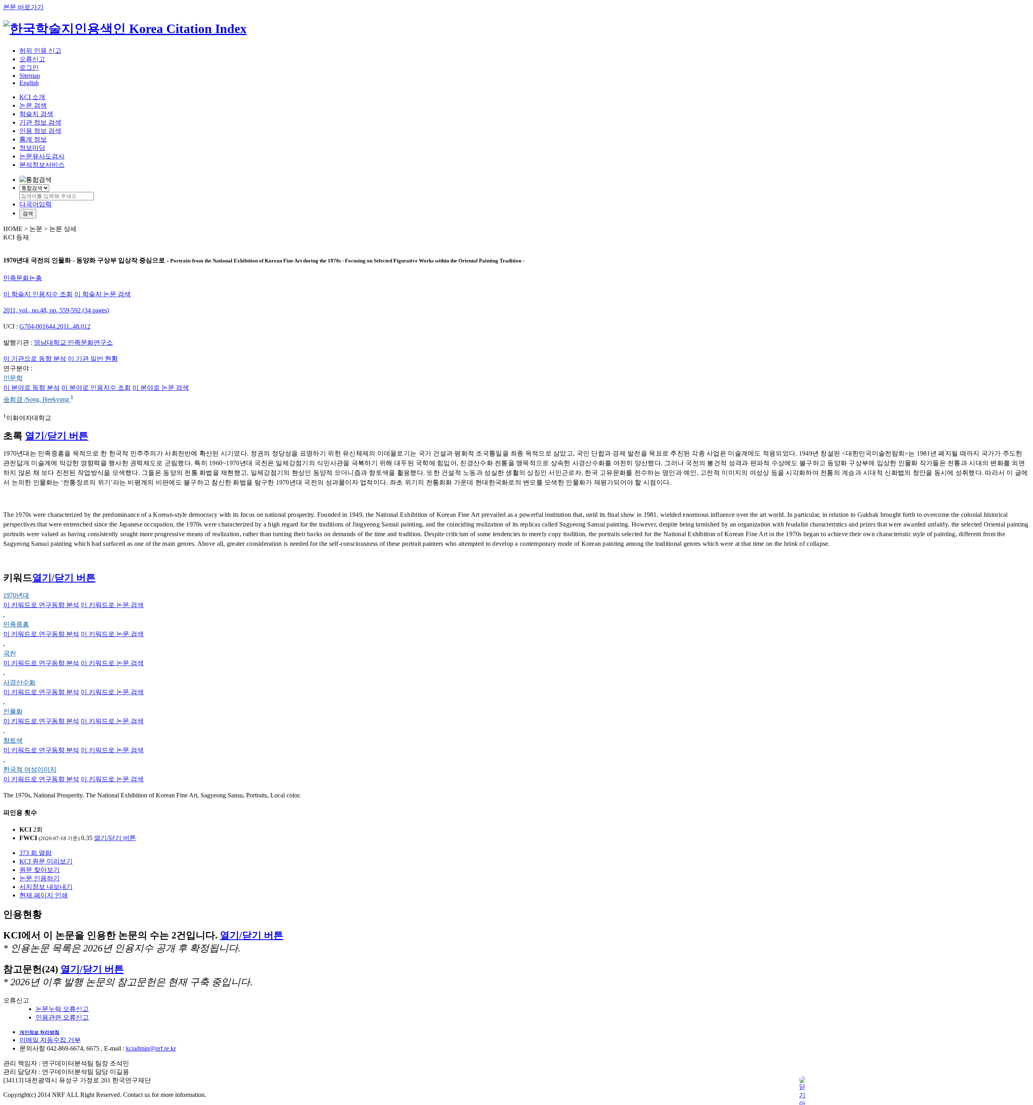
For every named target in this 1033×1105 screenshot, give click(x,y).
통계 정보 (33, 139)
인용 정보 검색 (40, 130)
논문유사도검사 (42, 156)
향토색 (13, 740)
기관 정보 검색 (40, 122)
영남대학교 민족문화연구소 (73, 342)
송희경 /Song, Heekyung (37, 399)
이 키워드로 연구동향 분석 (41, 604)
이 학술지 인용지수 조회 (38, 294)
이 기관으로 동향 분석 (34, 358)
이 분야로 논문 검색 (160, 387)
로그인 (29, 67)
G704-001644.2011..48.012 (54, 326)
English (29, 82)
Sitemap (29, 75)
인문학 (13, 378)
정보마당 (32, 147)
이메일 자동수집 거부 (50, 1039)
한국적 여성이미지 (29, 769)
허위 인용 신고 (40, 50)
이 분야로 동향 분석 (31, 387)
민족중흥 (16, 624)
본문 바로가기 (23, 7)
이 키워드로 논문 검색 (112, 604)
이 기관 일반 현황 (93, 358)
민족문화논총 (22, 278)
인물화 (13, 711)
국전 (9, 653)
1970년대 (16, 595)
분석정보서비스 (42, 164)
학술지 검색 (36, 113)
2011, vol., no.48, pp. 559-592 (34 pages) (56, 310)
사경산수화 (19, 682)
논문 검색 (33, 105)
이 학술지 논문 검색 (102, 294)
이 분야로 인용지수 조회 (96, 387)
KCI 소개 (32, 97)
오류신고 (32, 59)
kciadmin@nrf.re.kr (151, 1048)
